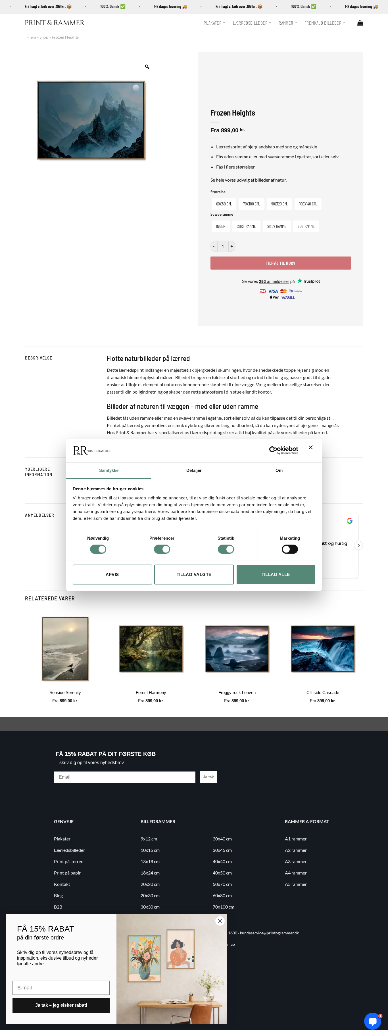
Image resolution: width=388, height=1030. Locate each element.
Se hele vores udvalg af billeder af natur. (248, 179)
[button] (360, 22)
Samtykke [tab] (109, 470)
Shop (43, 37)
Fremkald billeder (322, 23)
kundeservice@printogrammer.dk (269, 933)
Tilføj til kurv (280, 263)
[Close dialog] (220, 921)
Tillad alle (276, 574)
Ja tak (208, 777)
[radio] (224, 204)
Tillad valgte (194, 574)
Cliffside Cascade (322, 692)
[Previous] (25, 662)
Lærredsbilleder (250, 23)
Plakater (213, 23)
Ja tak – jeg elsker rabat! (61, 1005)
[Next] (362, 662)
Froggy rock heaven (237, 692)
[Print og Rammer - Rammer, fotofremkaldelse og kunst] (55, 22)
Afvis (112, 574)
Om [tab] (279, 470)
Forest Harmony (151, 692)
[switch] (162, 549)
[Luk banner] (312, 450)
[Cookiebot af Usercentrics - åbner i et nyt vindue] (273, 450)
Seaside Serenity (65, 692)
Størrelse (218, 192)
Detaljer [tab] (194, 470)
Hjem (31, 37)
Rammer (286, 23)
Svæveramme (221, 214)
